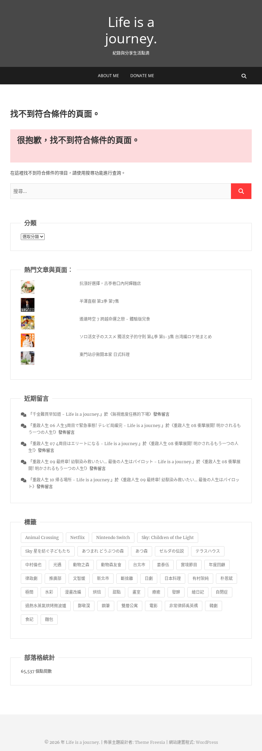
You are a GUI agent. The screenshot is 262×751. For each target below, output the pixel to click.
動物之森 (81, 564)
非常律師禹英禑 (183, 605)
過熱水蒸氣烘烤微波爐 (45, 605)
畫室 (136, 592)
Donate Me (142, 76)
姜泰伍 (163, 564)
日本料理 (172, 578)
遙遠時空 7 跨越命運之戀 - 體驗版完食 (114, 319)
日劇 (149, 578)
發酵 (176, 592)
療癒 (156, 592)
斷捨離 (127, 578)
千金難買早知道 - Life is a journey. (66, 414)
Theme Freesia (150, 742)
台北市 (139, 564)
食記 (29, 619)
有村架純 (200, 578)
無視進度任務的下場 (130, 414)
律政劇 (31, 578)
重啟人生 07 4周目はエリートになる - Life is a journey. (85, 443)
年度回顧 (217, 564)
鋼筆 (106, 605)
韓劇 (213, 605)
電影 (153, 605)
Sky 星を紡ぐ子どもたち (47, 551)
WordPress (207, 742)
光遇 (57, 564)
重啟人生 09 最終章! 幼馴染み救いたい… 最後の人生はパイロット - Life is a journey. (112, 461)
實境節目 (189, 564)
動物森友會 (111, 564)
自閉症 (222, 592)
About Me (108, 76)
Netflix (77, 537)
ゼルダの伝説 (171, 551)
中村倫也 (33, 564)
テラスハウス (207, 551)
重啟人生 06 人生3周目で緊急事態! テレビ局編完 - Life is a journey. (96, 425)
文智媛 (79, 578)
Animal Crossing (42, 537)
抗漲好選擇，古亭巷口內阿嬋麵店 (110, 283)
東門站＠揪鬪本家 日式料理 (104, 354)
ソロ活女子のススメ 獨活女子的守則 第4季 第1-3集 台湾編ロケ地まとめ (145, 336)
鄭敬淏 (84, 605)
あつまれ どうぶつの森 (103, 551)
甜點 (117, 592)
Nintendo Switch (113, 537)
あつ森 (141, 551)
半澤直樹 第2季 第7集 (99, 301)
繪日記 (198, 592)
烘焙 (97, 592)
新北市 (103, 578)
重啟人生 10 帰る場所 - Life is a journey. (71, 479)
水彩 (49, 592)
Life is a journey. (131, 30)
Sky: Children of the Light (168, 537)
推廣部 (55, 578)
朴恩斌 (226, 578)
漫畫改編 (73, 592)
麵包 (49, 619)
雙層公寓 (129, 605)
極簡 (29, 592)
